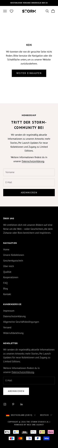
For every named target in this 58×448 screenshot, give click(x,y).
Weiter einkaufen (29, 73)
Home (6, 249)
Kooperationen (10, 277)
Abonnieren (29, 192)
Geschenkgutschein (13, 260)
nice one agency (35, 425)
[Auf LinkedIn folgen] (21, 404)
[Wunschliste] (11, 11)
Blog (5, 288)
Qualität (7, 271)
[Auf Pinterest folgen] (13, 404)
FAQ (5, 282)
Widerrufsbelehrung (13, 333)
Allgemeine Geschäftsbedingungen (21, 321)
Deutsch (44, 415)
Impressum (8, 310)
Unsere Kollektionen (13, 254)
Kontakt (7, 294)
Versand (7, 327)
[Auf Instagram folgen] (4, 404)
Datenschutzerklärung (33, 161)
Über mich (8, 266)
